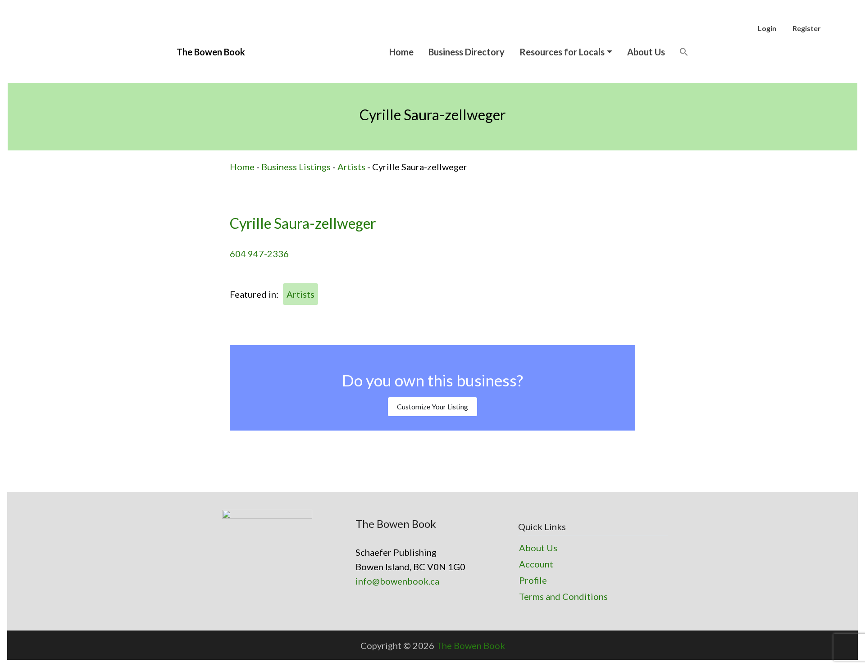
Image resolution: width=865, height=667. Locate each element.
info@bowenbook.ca (397, 581)
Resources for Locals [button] (562, 51)
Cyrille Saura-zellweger (303, 223)
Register (806, 28)
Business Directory (466, 51)
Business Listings (296, 166)
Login (767, 28)
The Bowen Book (470, 645)
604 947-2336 (259, 253)
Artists (351, 166)
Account (536, 563)
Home (401, 51)
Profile (533, 580)
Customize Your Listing (432, 406)
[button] (683, 51)
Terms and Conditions (563, 596)
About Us (646, 51)
